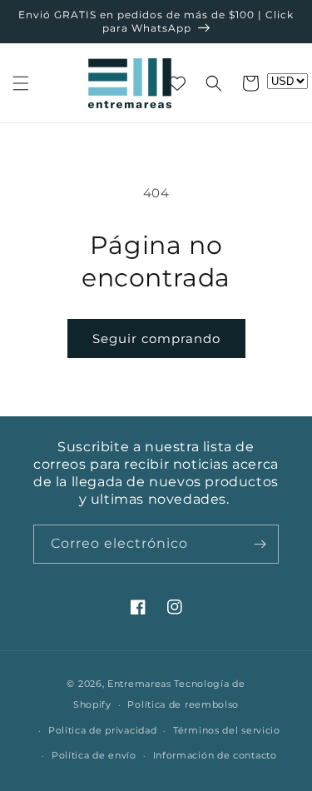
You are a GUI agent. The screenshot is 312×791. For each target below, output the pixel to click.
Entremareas (139, 683)
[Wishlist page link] (177, 83)
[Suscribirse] (259, 544)
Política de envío (94, 755)
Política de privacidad (102, 730)
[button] (20, 83)
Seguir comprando (156, 338)
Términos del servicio (226, 730)
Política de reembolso (183, 704)
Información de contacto (215, 755)
